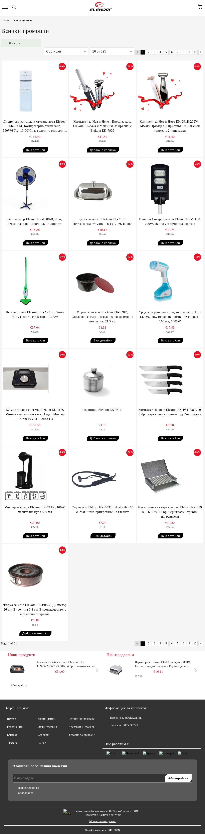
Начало (6, 20)
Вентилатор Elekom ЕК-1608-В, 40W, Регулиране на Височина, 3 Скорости (35, 221)
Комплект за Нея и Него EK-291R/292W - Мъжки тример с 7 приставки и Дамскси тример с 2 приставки (170, 126)
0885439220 (130, 725)
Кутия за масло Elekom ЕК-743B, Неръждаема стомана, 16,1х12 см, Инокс (102, 221)
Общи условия (47, 726)
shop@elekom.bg (131, 717)
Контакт (12, 734)
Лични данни (46, 718)
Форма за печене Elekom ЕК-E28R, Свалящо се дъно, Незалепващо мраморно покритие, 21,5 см (102, 316)
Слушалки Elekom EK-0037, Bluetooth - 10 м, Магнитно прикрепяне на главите (102, 510)
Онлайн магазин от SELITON (102, 830)
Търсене (12, 742)
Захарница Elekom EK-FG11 (102, 409)
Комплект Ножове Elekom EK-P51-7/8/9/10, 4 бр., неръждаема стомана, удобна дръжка (170, 412)
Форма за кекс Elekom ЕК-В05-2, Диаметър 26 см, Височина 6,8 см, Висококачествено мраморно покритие (35, 609)
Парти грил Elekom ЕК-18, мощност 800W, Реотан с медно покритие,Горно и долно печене (163, 664)
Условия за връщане (82, 734)
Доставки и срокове (81, 726)
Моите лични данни (102, 821)
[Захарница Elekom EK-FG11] (93, 378)
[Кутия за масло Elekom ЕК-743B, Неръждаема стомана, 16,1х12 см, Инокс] (93, 188)
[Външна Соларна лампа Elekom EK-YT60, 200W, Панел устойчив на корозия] (161, 188)
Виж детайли (35, 149)
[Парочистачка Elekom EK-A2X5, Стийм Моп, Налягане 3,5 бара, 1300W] (25, 280)
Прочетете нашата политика (103, 814)
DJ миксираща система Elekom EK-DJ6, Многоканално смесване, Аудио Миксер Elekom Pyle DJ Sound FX (35, 414)
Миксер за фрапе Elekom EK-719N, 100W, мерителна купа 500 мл (35, 510)
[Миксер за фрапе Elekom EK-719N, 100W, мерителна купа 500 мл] (25, 476)
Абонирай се (19, 685)
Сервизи (43, 734)
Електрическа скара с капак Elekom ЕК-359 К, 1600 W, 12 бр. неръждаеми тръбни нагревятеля (170, 512)
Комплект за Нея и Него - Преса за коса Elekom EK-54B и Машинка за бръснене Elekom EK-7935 (102, 126)
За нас (42, 742)
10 (195, 52)
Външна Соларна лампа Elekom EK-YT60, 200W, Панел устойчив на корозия (170, 221)
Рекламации (15, 726)
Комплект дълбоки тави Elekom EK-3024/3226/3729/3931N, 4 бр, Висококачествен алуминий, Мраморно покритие (66, 664)
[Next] (96, 670)
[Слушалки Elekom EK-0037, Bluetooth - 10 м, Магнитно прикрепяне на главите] (93, 476)
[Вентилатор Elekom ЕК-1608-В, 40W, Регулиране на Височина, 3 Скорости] (25, 188)
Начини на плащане (82, 718)
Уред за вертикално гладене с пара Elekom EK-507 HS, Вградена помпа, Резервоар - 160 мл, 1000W (170, 316)
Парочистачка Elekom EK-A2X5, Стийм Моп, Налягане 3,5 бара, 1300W (35, 314)
